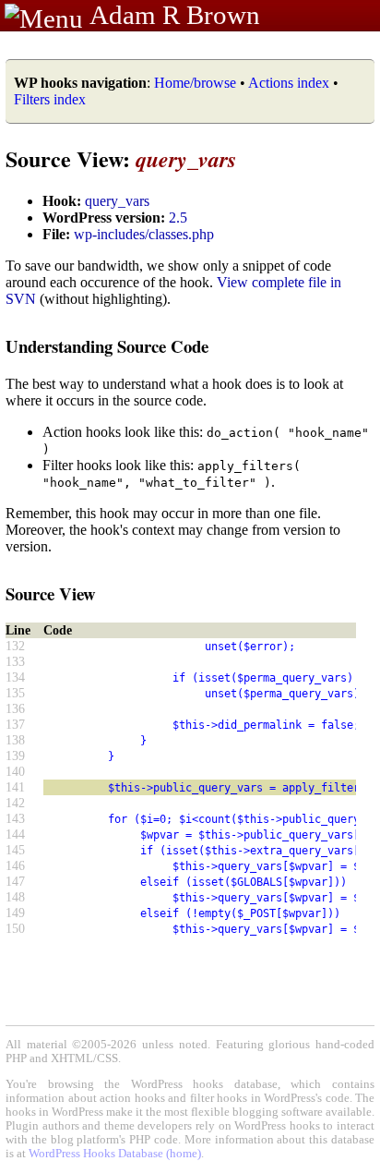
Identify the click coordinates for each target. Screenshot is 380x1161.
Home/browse (195, 83)
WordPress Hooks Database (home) (115, 1153)
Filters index (50, 99)
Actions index (288, 83)
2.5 (178, 217)
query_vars (117, 201)
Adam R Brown (174, 15)
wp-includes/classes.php (144, 234)
